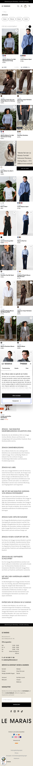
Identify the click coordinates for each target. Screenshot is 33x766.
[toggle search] (18, 6)
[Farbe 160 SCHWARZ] (1, 237)
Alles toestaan (16, 395)
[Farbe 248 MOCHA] (1, 412)
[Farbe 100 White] (1, 203)
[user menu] (21, 6)
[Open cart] (25, 6)
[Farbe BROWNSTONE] (23, 55)
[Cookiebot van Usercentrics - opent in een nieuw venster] (20, 364)
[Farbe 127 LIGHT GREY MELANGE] (3, 203)
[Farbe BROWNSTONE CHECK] (18, 131)
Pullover (12, 19)
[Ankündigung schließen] (31, 1)
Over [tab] (27, 368)
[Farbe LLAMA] (20, 131)
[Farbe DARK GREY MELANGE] (1, 342)
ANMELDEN (16, 704)
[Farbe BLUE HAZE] (3, 55)
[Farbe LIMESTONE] (1, 167)
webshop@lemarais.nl (10, 660)
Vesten (26, 19)
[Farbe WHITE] (1, 307)
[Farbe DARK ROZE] (5, 55)
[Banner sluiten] (30, 363)
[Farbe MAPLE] (20, 271)
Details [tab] (17, 368)
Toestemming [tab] (6, 368)
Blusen (19, 19)
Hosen (5, 19)
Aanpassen (15, 400)
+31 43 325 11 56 (8, 657)
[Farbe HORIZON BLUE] (18, 271)
